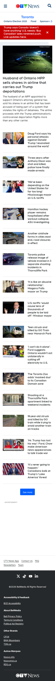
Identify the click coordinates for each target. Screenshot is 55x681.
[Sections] (5, 6)
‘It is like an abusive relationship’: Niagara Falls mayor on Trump (39, 286)
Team (21, 565)
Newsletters (10, 565)
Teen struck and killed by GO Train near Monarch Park (39, 330)
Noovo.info (9, 657)
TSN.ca (7, 644)
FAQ (37, 561)
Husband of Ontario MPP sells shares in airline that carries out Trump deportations (24, 84)
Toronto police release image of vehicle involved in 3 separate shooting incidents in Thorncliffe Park (39, 262)
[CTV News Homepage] (27, 6)
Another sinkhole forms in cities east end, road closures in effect (39, 238)
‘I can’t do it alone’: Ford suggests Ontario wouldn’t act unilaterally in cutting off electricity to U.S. (40, 354)
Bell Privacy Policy (13, 616)
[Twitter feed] (18, 576)
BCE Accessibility (12, 603)
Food (33, 21)
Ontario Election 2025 (15, 21)
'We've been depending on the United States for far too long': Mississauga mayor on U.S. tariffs (39, 190)
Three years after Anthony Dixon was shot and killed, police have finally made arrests (39, 164)
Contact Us (27, 561)
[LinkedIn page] (36, 576)
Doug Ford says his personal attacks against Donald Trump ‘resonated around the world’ (39, 140)
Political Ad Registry (14, 623)
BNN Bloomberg (12, 640)
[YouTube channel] (30, 576)
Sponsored (46, 21)
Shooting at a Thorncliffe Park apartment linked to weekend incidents (40, 400)
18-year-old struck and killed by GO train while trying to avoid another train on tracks (39, 422)
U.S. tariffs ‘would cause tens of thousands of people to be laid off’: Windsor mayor (40, 309)
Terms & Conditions (13, 620)
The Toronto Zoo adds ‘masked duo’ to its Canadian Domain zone (39, 379)
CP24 (6, 636)
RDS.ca (7, 664)
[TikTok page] (24, 576)
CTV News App (11, 561)
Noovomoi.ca (10, 660)
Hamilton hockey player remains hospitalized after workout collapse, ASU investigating (38, 215)
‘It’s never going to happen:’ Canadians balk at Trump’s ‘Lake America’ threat (39, 471)
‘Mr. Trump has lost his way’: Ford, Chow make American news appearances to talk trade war (40, 447)
